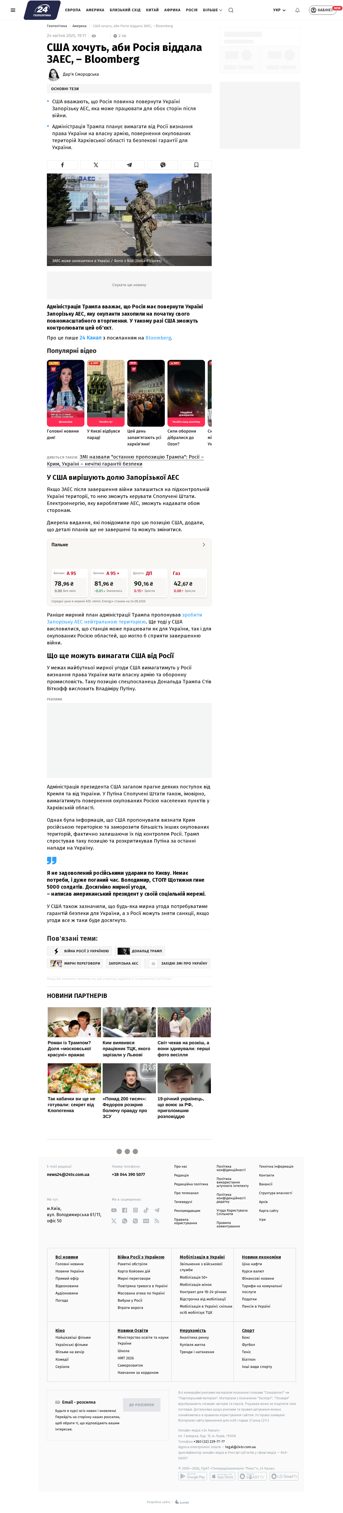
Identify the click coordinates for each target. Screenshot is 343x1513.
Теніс (246, 1352)
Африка (172, 10)
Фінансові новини (258, 1278)
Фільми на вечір (69, 1352)
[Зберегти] (196, 165)
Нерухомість (193, 1330)
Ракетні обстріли (132, 1264)
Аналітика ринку (194, 1337)
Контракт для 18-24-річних (203, 1292)
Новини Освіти (133, 1330)
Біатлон (249, 1359)
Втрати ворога (130, 1307)
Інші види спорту (257, 1366)
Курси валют (253, 1271)
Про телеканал (186, 1193)
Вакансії (266, 1184)
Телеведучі (183, 1202)
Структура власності (275, 1193)
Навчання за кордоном (138, 1372)
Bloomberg (158, 338)
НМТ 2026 (126, 1358)
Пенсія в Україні (256, 1306)
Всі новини (66, 1257)
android (192, 1476)
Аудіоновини (66, 1293)
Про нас (180, 1166)
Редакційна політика (191, 1184)
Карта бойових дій (134, 1271)
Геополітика (57, 26)
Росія (192, 10)
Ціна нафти (252, 1264)
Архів (263, 1202)
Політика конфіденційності (231, 1168)
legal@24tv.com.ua (240, 1447)
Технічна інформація (276, 1166)
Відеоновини (67, 1286)
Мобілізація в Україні (202, 1257)
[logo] (42, 10)
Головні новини (69, 1264)
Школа (123, 1351)
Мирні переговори (134, 1278)
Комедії (62, 1359)
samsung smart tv (284, 1476)
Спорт (248, 1330)
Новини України (69, 1271)
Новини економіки (261, 1257)
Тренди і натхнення (197, 1352)
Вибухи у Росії (130, 1300)
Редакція (181, 1175)
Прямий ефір (67, 1278)
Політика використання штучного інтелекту (233, 1182)
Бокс (246, 1337)
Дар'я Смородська (81, 74)
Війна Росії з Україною (141, 1257)
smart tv (252, 1476)
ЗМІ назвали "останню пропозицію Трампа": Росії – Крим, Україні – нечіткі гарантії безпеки (125, 460)
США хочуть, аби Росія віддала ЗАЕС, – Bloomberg (133, 26)
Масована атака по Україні (141, 1293)
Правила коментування (228, 1224)
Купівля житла (192, 1344)
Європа (73, 10)
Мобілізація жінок (196, 1284)
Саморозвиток (130, 1365)
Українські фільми (71, 1344)
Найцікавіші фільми (73, 1337)
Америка (95, 10)
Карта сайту (268, 1211)
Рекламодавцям (187, 1211)
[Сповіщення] (297, 10)
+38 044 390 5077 (128, 1174)
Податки (249, 1299)
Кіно (60, 1330)
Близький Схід (125, 10)
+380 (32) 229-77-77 (209, 1442)
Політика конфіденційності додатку (231, 1198)
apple (222, 1476)
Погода (61, 1300)
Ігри (262, 1220)
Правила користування (185, 1221)
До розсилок (141, 1405)
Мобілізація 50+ (193, 1277)
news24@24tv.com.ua (68, 1174)
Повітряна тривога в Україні (142, 1286)
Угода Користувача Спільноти (232, 1212)
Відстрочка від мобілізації (203, 1299)
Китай (152, 10)
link (114, 1210)
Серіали (62, 1366)
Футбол (248, 1344)
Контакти (266, 1175)
